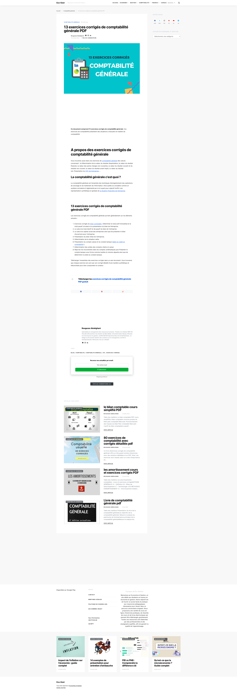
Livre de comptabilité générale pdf (118, 501)
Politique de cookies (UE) (97, 604)
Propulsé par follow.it (102, 376)
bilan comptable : (96, 224)
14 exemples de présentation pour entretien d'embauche (101, 663)
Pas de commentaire (89, 38)
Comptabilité (144, 2)
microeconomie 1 (161, 639)
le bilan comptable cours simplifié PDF (120, 408)
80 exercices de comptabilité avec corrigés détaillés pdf (118, 440)
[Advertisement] (102, 112)
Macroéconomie (64, 639)
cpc (104, 352)
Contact (91, 594)
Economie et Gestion (75, 685)
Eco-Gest (60, 3)
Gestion (133, 2)
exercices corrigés (113, 352)
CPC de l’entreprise (92, 171)
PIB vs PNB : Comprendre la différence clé (129, 663)
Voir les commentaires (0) (102, 384)
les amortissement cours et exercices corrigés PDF (121, 471)
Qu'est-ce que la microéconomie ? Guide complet (163, 663)
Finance (155, 2)
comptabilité (80, 352)
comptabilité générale (109, 161)
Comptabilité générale (69, 11)
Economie (123, 2)
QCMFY (91, 624)
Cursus (167, 2)
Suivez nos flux (61, 687)
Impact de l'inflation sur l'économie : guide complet (70, 663)
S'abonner (101, 369)
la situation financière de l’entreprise (112, 191)
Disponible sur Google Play (65, 590)
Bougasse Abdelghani (77, 36)
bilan (72, 352)
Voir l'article (108, 430)
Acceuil (58, 11)
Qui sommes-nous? (95, 609)
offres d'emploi (96, 639)
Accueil (115, 2)
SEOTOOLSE (92, 620)
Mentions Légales (95, 599)
